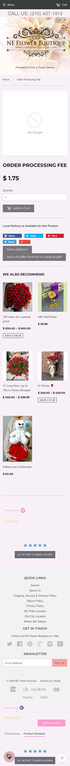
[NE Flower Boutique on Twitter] (10, 645)
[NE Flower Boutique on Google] (40, 645)
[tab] (12, 734)
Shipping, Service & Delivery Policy (35, 595)
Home (6, 79)
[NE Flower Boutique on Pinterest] (30, 645)
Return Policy (35, 601)
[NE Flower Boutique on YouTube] (60, 645)
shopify (57, 680)
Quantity (8, 190)
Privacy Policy (35, 606)
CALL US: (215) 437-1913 (35, 13)
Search (35, 585)
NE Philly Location (35, 611)
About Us (35, 590)
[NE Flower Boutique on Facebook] (20, 645)
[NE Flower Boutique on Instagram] (50, 645)
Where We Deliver (35, 621)
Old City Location (35, 616)
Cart (64, 4)
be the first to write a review (35, 554)
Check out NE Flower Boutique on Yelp (35, 636)
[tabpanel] (35, 757)
